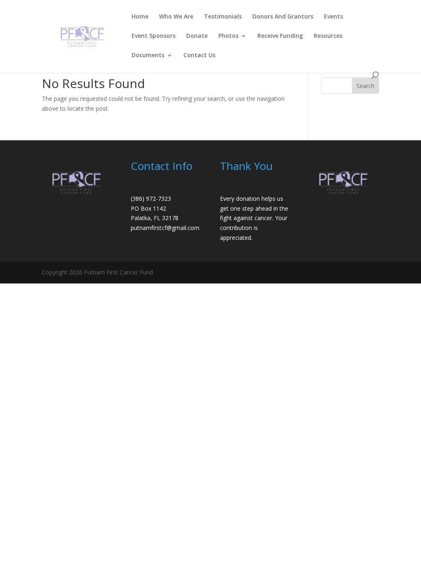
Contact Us (199, 55)
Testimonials (223, 17)
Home (140, 17)
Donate (197, 36)
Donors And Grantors (282, 17)
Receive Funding (280, 36)
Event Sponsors (154, 36)
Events (333, 17)
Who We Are (176, 17)
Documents (148, 55)
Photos (228, 36)
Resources (328, 36)
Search (365, 86)
